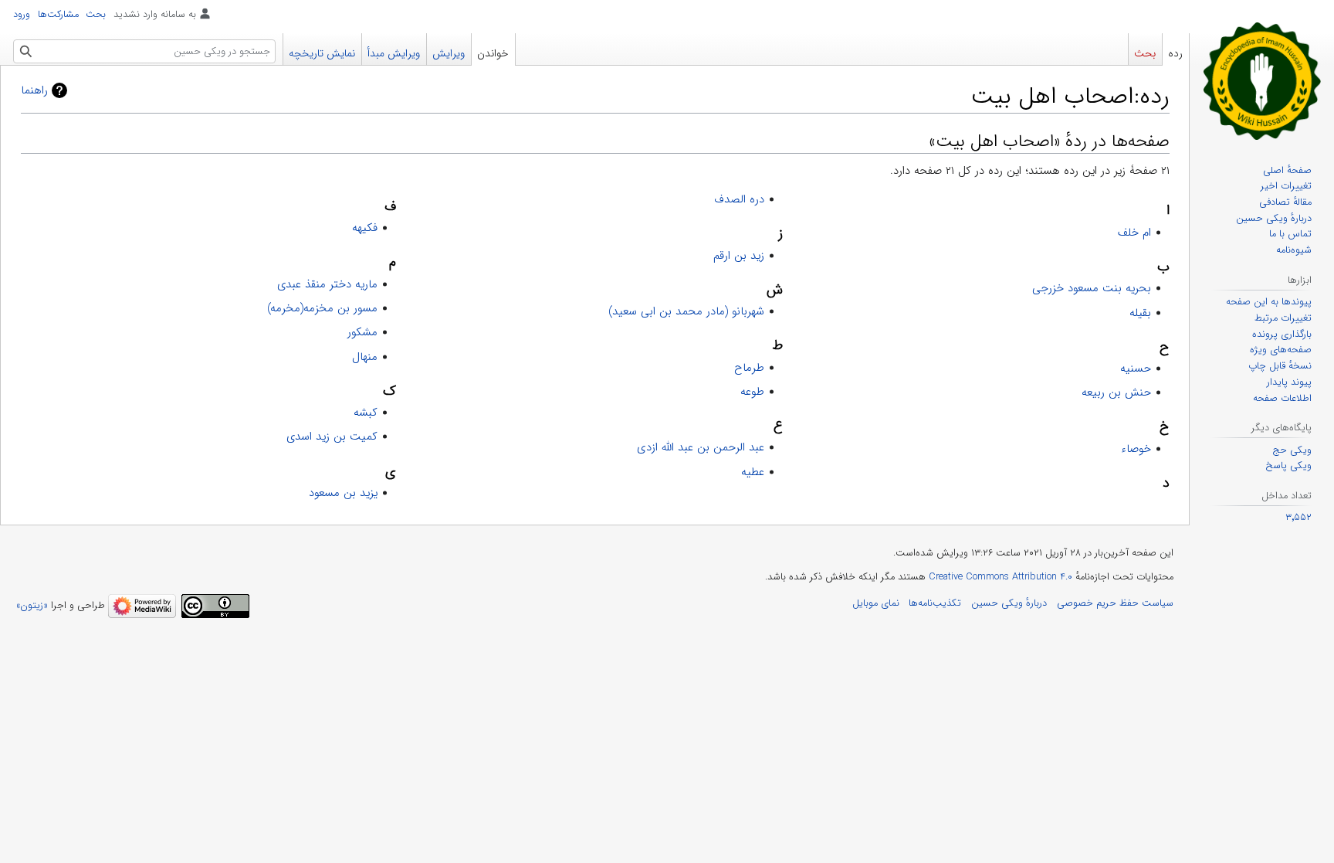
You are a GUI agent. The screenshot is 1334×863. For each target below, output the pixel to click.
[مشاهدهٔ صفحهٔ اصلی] (1262, 80)
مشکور (362, 332)
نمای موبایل (875, 603)
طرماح (749, 367)
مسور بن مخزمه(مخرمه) (322, 308)
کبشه (366, 412)
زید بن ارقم (738, 255)
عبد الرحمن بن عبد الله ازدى (700, 447)
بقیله (1140, 313)
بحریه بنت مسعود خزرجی (1091, 288)
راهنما (34, 90)
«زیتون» (32, 605)
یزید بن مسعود (343, 493)
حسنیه (1135, 368)
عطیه (752, 472)
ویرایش (448, 54)
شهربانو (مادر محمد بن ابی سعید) (686, 311)
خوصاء (1136, 449)
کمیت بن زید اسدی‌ (332, 436)
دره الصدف (739, 199)
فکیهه (365, 228)
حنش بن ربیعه (1116, 392)
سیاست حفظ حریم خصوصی (1115, 603)
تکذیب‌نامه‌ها (935, 603)
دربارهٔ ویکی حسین (1009, 603)
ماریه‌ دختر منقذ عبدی (327, 284)
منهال (365, 357)
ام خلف (1134, 232)
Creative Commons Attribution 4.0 (1000, 577)
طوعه (752, 391)
